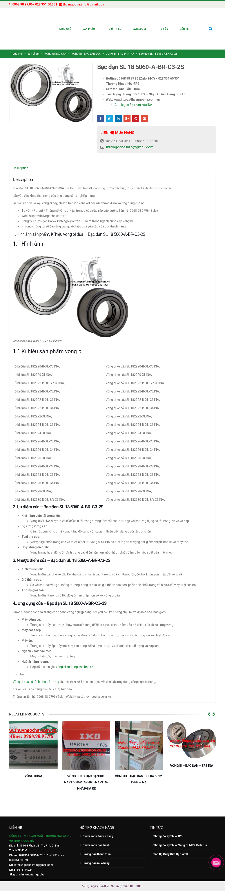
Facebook (100, 118)
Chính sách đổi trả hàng (97, 836)
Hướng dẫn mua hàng (96, 863)
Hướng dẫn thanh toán (96, 854)
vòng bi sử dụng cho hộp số (74, 667)
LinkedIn (118, 118)
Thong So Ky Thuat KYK (168, 836)
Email (144, 118)
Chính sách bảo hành (95, 845)
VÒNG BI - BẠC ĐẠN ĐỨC (86, 53)
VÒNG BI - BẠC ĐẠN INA (120, 53)
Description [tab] (20, 168)
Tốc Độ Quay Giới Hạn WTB (170, 854)
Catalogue (139, 28)
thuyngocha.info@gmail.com (130, 147)
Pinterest (135, 118)
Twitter (109, 118)
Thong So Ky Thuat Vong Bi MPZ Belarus (180, 845)
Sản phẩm (89, 28)
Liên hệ (184, 28)
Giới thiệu (115, 28)
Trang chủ (64, 28)
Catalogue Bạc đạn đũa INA (133, 104)
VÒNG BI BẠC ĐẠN (55, 53)
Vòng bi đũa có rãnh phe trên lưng (36, 681)
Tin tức (163, 28)
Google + (127, 118)
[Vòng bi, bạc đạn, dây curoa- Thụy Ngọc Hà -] (25, 28)
